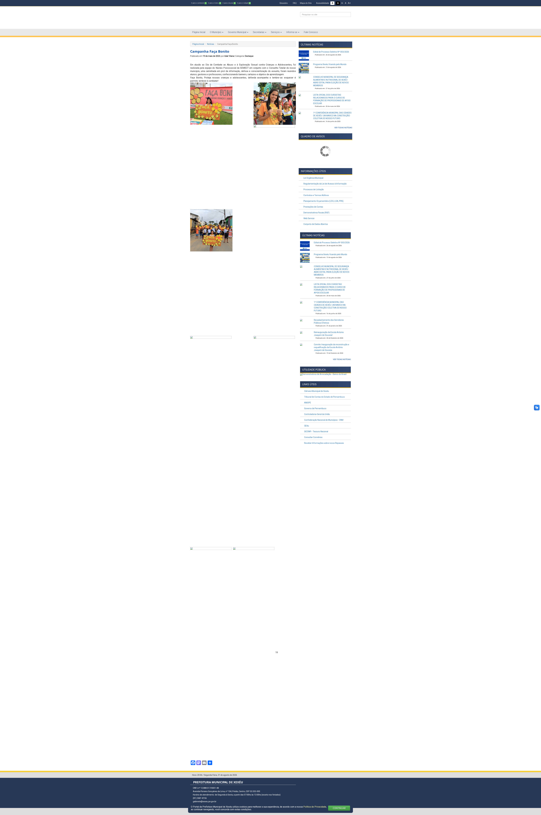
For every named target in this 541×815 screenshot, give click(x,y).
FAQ (294, 3)
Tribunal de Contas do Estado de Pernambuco (324, 397)
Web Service (308, 218)
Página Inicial (198, 32)
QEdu (306, 426)
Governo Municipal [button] (237, 32)
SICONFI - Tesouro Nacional (316, 431)
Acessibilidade (322, 3)
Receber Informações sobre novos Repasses (324, 443)
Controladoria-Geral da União (317, 414)
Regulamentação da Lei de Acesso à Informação (325, 184)
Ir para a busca (229, 3)
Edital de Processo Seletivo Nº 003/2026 (331, 52)
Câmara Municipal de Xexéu (316, 391)
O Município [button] (215, 32)
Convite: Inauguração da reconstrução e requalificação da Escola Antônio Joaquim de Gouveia (331, 347)
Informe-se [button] (291, 32)
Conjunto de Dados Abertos (315, 224)
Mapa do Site (306, 3)
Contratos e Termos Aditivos (316, 195)
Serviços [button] (275, 32)
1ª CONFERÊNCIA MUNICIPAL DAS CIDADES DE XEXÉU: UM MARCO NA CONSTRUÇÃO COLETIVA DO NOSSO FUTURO (332, 116)
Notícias (210, 44)
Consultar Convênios (313, 437)
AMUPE (307, 403)
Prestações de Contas (313, 207)
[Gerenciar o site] (349, 775)
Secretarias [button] (258, 32)
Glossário (283, 3)
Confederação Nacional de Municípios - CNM (323, 420)
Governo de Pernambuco (315, 408)
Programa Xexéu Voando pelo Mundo (329, 64)
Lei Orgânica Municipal (313, 178)
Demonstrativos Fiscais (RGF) (316, 212)
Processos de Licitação (313, 189)
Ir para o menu (214, 3)
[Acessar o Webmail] (344, 775)
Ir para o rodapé (243, 3)
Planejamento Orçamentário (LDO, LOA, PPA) (323, 201)
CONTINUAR (339, 808)
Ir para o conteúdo (198, 3)
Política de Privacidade (314, 806)
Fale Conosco (311, 32)
